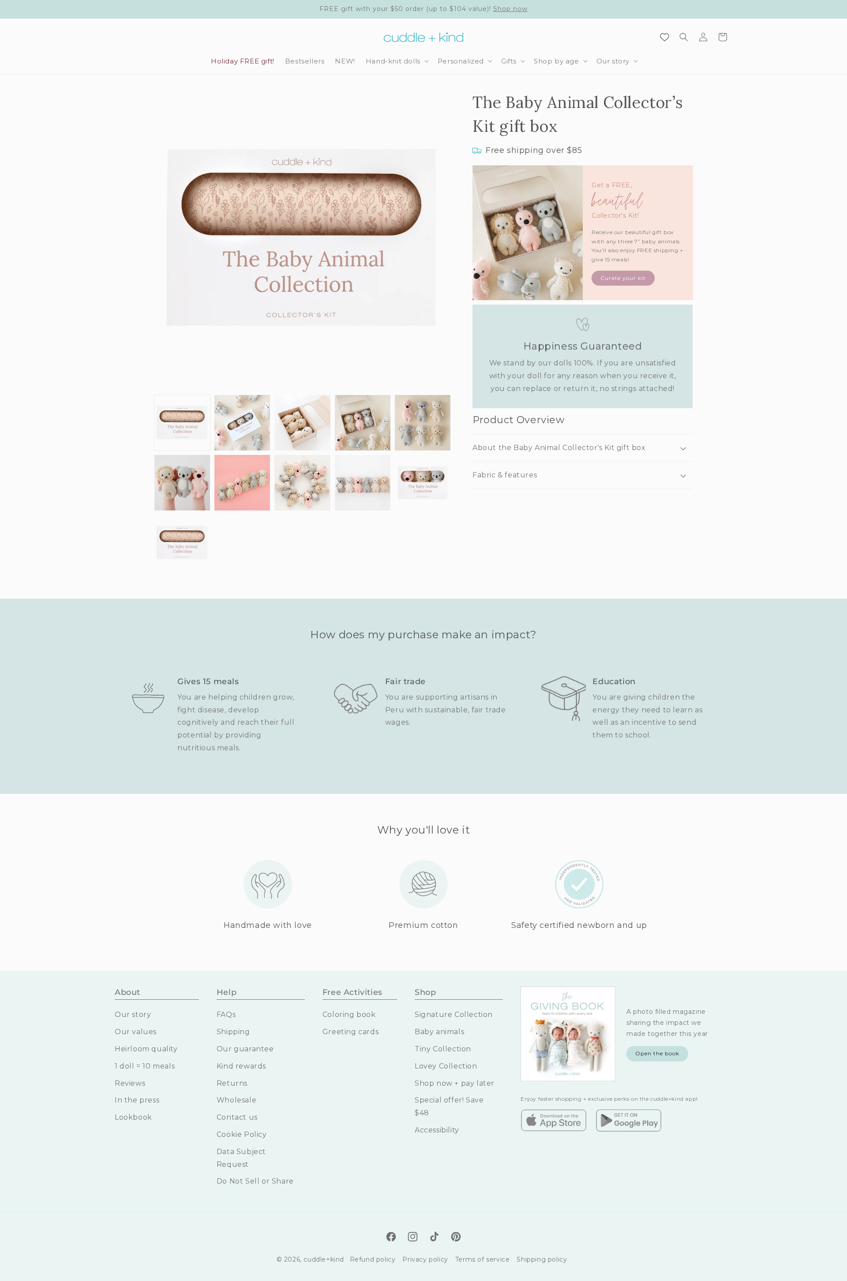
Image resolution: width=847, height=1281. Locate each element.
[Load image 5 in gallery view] (422, 423)
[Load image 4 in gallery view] (362, 423)
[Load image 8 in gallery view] (302, 482)
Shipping (233, 1032)
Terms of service (482, 1259)
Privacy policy (425, 1259)
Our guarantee (245, 1049)
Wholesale (236, 1100)
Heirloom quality (146, 1049)
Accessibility (437, 1130)
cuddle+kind (324, 1259)
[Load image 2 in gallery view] (242, 423)
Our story (133, 1014)
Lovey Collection (446, 1066)
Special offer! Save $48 (449, 1106)
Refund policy (373, 1259)
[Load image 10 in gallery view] (422, 482)
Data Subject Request (241, 1158)
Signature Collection (454, 1014)
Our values (136, 1032)
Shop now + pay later (455, 1083)
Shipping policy (542, 1259)
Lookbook (133, 1117)
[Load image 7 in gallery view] (242, 482)
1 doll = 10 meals (145, 1066)
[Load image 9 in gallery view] (362, 482)
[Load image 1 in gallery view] (182, 423)
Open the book (657, 1053)
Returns (232, 1083)
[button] (396, 61)
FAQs (226, 1014)
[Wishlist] (664, 37)
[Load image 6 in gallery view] (182, 482)
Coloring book (349, 1014)
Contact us (237, 1117)
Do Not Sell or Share (255, 1181)
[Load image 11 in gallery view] (182, 542)
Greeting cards (350, 1032)
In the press (137, 1100)
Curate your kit (623, 278)
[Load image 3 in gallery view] (302, 423)
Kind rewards (241, 1066)
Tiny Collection (443, 1049)
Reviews (130, 1083)
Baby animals (439, 1032)
